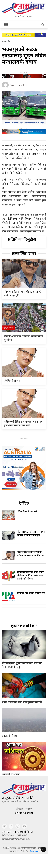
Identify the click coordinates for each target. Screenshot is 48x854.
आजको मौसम (9, 736)
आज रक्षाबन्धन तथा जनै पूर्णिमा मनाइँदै (22, 702)
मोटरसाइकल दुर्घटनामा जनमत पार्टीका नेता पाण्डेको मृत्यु (31, 533)
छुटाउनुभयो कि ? (24, 626)
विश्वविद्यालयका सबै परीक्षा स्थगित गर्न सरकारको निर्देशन (30, 553)
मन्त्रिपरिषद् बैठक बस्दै (27, 511)
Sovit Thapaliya (18, 85)
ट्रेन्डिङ (24, 503)
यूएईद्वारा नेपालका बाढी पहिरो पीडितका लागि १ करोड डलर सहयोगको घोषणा (30, 575)
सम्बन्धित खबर (24, 253)
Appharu (34, 851)
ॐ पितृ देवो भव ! (12, 381)
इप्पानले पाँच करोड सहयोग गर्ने (31, 592)
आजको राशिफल (11, 774)
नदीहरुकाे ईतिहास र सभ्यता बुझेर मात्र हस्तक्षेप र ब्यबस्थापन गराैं (23, 423)
